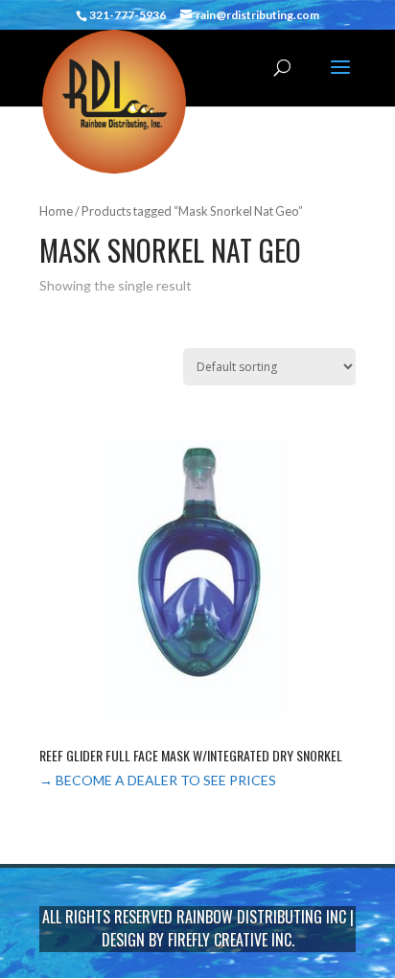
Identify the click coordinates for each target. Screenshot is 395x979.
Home (56, 211)
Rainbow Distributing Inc (261, 916)
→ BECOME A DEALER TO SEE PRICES (157, 780)
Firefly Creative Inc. (231, 939)
